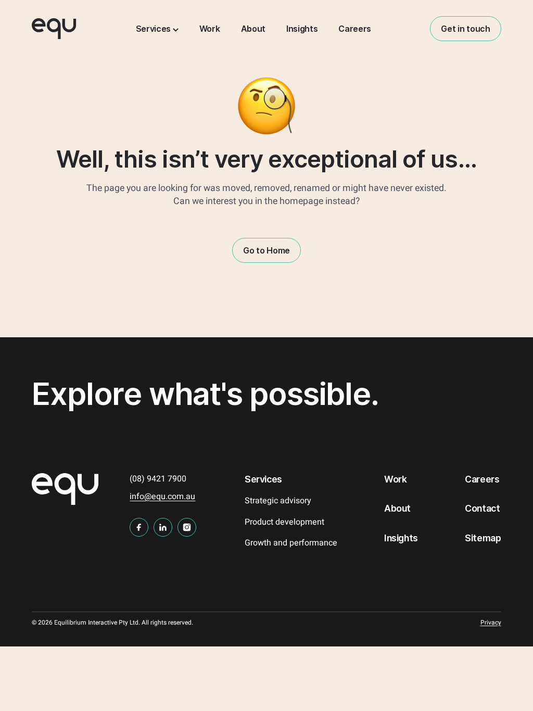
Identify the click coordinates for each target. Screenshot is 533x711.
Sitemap (483, 537)
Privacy (490, 622)
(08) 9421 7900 (158, 479)
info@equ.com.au (162, 496)
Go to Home (266, 250)
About (253, 28)
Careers (354, 28)
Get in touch (465, 28)
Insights (302, 28)
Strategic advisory (278, 500)
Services (154, 28)
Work (209, 28)
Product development (284, 522)
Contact (482, 508)
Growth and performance (291, 543)
